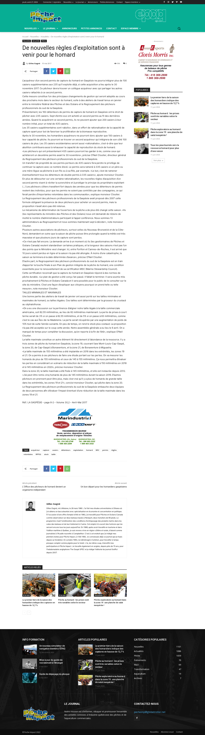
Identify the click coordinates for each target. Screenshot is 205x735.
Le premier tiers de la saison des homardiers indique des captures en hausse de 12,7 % (38, 602)
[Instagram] (168, 2)
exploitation (78, 450)
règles (114, 450)
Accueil (25, 36)
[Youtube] (181, 2)
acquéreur (35, 450)
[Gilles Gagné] (24, 63)
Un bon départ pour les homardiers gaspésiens (104, 486)
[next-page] (29, 613)
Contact (179, 732)
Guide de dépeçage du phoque (54, 674)
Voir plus (157, 160)
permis (105, 450)
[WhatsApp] (67, 71)
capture (46, 450)
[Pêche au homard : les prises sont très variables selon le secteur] (74, 585)
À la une (26, 595)
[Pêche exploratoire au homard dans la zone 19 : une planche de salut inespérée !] (110, 585)
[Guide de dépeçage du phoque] (29, 678)
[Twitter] (172, 2)
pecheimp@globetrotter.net (149, 712)
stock (46, 454)
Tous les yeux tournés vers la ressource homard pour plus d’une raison (165, 148)
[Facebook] (164, 2)
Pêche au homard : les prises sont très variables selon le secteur (165, 116)
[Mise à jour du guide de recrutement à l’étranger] (29, 664)
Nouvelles (34, 36)
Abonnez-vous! (167, 732)
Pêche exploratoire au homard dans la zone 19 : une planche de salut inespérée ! (110, 602)
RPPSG (38, 454)
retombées (28, 454)
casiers (55, 450)
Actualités (45, 36)
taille (53, 454)
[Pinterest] (60, 71)
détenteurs (65, 450)
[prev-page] (24, 613)
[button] (179, 28)
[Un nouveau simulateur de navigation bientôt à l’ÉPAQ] (29, 649)
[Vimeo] (176, 2)
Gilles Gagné (34, 63)
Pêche (44, 41)
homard (89, 450)
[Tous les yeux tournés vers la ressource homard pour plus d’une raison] (141, 149)
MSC (97, 450)
